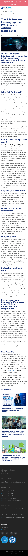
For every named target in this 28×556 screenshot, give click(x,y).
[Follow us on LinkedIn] (2, 533)
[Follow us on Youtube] (15, 533)
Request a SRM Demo (7, 493)
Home (2, 11)
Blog (6, 11)
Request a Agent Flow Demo (9, 491)
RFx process (11, 370)
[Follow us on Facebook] (11, 533)
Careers (4, 529)
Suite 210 (3, 476)
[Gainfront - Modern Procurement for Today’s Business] (8, 8)
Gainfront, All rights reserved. (16, 551)
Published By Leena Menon (9, 35)
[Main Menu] (25, 7)
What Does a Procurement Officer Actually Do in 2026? (13, 410)
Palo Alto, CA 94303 (6, 478)
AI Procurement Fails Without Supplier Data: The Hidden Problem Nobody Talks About (13, 458)
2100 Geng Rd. (4, 473)
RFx (10, 11)
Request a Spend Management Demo (11, 500)
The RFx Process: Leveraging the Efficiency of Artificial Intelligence (12, 25)
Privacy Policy (14, 553)
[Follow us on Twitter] (7, 533)
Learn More (13, 4)
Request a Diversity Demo (8, 495)
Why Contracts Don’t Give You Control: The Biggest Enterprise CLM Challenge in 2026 (13, 434)
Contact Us (5, 527)
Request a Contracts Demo (9, 498)
